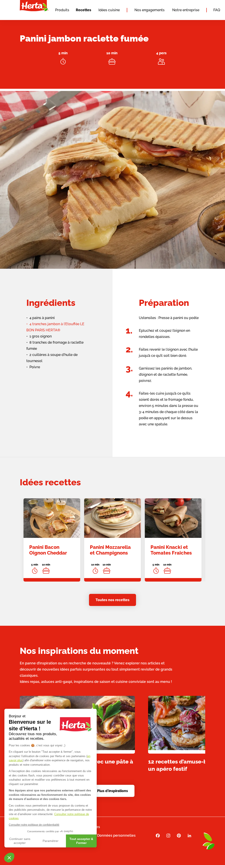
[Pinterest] (178, 835)
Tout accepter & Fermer (81, 841)
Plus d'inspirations (112, 791)
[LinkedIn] (189, 835)
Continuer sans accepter (19, 841)
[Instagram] (168, 835)
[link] (52, 540)
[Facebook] (157, 835)
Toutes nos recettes (112, 600)
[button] (9, 857)
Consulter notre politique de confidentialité (34, 824)
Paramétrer (50, 841)
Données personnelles (116, 835)
